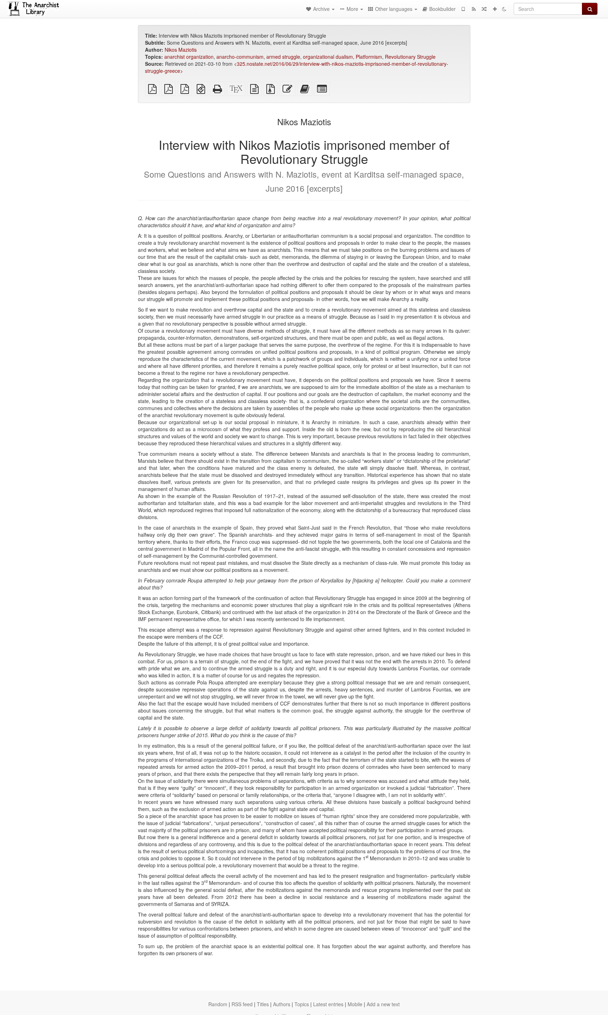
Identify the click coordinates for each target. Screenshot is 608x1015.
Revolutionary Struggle (410, 56)
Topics (301, 1004)
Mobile (355, 1004)
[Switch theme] (504, 9)
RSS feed (242, 1004)
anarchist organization (189, 56)
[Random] (484, 9)
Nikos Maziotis (181, 49)
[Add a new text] (494, 9)
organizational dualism (328, 56)
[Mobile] (463, 9)
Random (217, 1004)
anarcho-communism (240, 56)
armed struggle (283, 56)
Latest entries (328, 1004)
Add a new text (383, 1004)
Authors (281, 1004)
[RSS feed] (473, 9)
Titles (263, 1004)
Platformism (369, 56)
